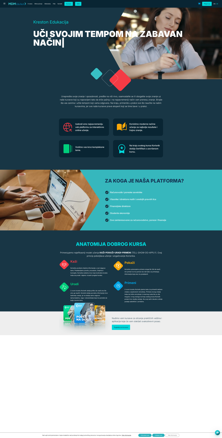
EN (214, 4)
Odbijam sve (158, 435)
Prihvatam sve (145, 435)
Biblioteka (48, 4)
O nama (30, 4)
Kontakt (60, 4)
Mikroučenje (38, 4)
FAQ (54, 4)
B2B (78, 4)
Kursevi (68, 4)
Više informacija (126, 435)
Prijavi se (207, 4)
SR (217, 4)
